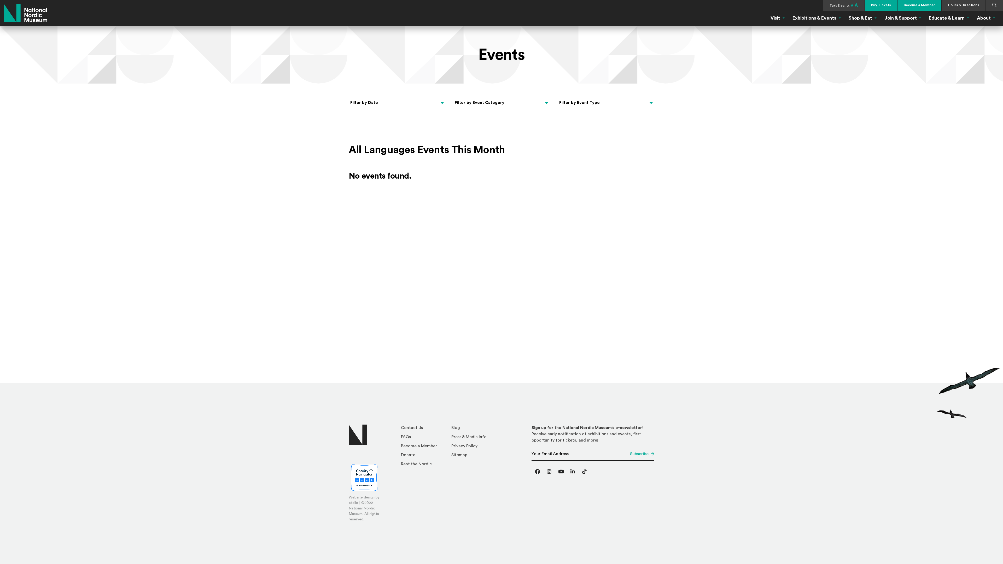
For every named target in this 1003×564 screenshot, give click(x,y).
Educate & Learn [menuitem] (947, 18)
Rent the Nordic (416, 464)
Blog (455, 428)
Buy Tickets (881, 5)
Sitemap (459, 455)
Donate (408, 455)
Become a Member (919, 5)
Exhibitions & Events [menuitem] (814, 18)
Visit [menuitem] (775, 18)
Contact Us (412, 428)
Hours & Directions (963, 5)
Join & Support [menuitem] (900, 18)
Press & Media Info (469, 437)
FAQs (406, 437)
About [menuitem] (984, 18)
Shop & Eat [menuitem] (860, 18)
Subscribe (639, 454)
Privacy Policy (464, 446)
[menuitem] (424, 429)
